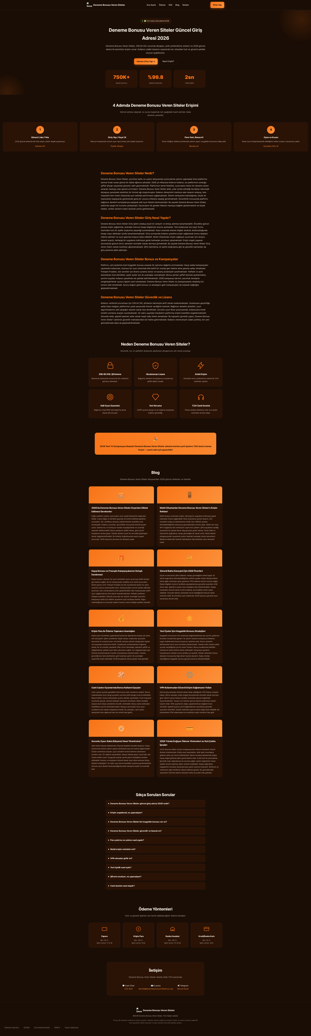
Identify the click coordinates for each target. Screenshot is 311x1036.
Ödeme (162, 5)
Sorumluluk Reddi (42, 1027)
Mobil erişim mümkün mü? (122, 849)
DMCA (57, 1027)
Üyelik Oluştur (117, 146)
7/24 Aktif (128, 989)
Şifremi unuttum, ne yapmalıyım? (125, 876)
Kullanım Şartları (12, 1027)
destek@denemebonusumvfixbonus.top (155, 989)
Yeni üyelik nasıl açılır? (120, 867)
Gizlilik (27, 1027)
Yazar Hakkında (71, 1027)
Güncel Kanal (183, 989)
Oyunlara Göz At (270, 146)
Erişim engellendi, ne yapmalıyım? (126, 812)
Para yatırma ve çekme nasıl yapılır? (127, 840)
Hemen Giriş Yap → (146, 61)
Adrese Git (40, 146)
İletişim (185, 5)
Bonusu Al (194, 146)
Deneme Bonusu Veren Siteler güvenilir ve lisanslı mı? (136, 831)
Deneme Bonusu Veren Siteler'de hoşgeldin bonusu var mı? (138, 822)
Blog (177, 5)
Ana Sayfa (151, 5)
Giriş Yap (217, 5)
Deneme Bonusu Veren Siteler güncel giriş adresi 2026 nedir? (139, 803)
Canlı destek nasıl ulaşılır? (122, 886)
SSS (170, 5)
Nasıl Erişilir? (168, 61)
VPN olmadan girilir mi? (121, 858)
